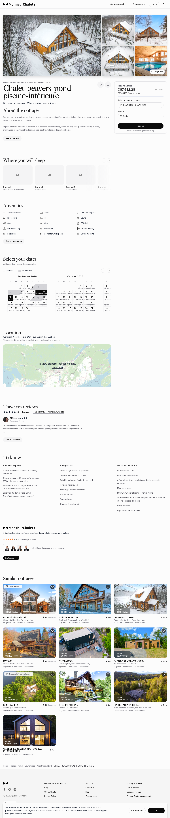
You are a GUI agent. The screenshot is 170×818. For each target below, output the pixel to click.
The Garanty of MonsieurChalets (48, 412)
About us (89, 783)
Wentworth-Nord (44, 766)
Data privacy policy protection (18, 814)
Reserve (140, 126)
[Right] (109, 160)
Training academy (134, 783)
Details (160, 89)
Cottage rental (117, 4)
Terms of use (91, 796)
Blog (46, 788)
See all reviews (13, 440)
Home (5, 766)
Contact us (138, 4)
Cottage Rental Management (139, 796)
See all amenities (14, 241)
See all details (12, 138)
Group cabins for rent (53, 783)
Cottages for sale (134, 792)
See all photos (157, 72)
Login (154, 4)
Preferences (137, 810)
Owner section (133, 788)
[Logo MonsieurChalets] (19, 4)
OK (156, 810)
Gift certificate (50, 792)
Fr (163, 4)
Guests (121, 111)
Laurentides (30, 766)
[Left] (104, 160)
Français (8, 803)
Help (88, 792)
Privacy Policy (50, 796)
